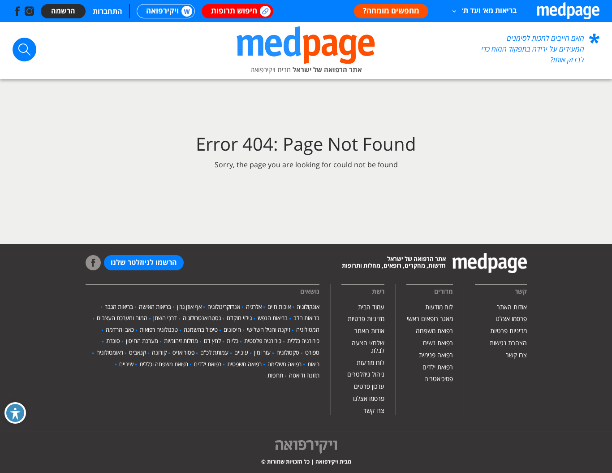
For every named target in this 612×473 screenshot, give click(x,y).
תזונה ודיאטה (304, 375)
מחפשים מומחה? (391, 11)
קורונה (159, 352)
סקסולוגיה (287, 352)
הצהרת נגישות (508, 343)
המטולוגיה (307, 330)
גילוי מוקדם (239, 318)
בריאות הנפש (273, 318)
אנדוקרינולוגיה (223, 307)
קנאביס (137, 352)
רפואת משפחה (434, 331)
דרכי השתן (165, 318)
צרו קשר (516, 355)
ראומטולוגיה (109, 352)
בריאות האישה (155, 307)
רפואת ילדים (437, 367)
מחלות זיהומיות (181, 341)
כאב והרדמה (120, 330)
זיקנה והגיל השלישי (268, 330)
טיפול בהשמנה (201, 330)
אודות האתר (512, 307)
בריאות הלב (306, 318)
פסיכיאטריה (438, 379)
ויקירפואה (162, 11)
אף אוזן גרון (189, 307)
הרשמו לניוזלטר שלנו (144, 262)
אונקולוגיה (308, 307)
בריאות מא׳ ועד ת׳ (489, 10)
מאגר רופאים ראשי (430, 319)
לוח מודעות (439, 307)
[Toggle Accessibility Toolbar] (15, 413)
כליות (232, 341)
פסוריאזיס (183, 352)
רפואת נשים (438, 343)
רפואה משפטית (244, 364)
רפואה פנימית (436, 355)
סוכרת (113, 341)
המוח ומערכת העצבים (122, 318)
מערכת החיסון (142, 341)
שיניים (126, 364)
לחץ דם (212, 341)
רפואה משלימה (284, 364)
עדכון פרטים (369, 387)
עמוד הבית (371, 307)
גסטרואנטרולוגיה (202, 318)
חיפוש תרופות (234, 11)
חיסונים (232, 330)
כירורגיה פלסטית (262, 341)
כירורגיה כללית (303, 341)
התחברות (107, 11)
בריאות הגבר (119, 307)
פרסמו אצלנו (511, 319)
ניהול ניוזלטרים (365, 374)
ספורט (312, 352)
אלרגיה (254, 307)
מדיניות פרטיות (508, 331)
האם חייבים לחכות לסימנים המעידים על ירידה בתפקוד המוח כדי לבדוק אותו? (532, 49)
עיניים (241, 352)
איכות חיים (279, 307)
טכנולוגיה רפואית (159, 330)
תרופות (275, 375)
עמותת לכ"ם (214, 352)
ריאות (313, 364)
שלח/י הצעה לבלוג (368, 347)
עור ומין (262, 352)
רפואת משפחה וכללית (163, 364)
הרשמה (63, 11)
